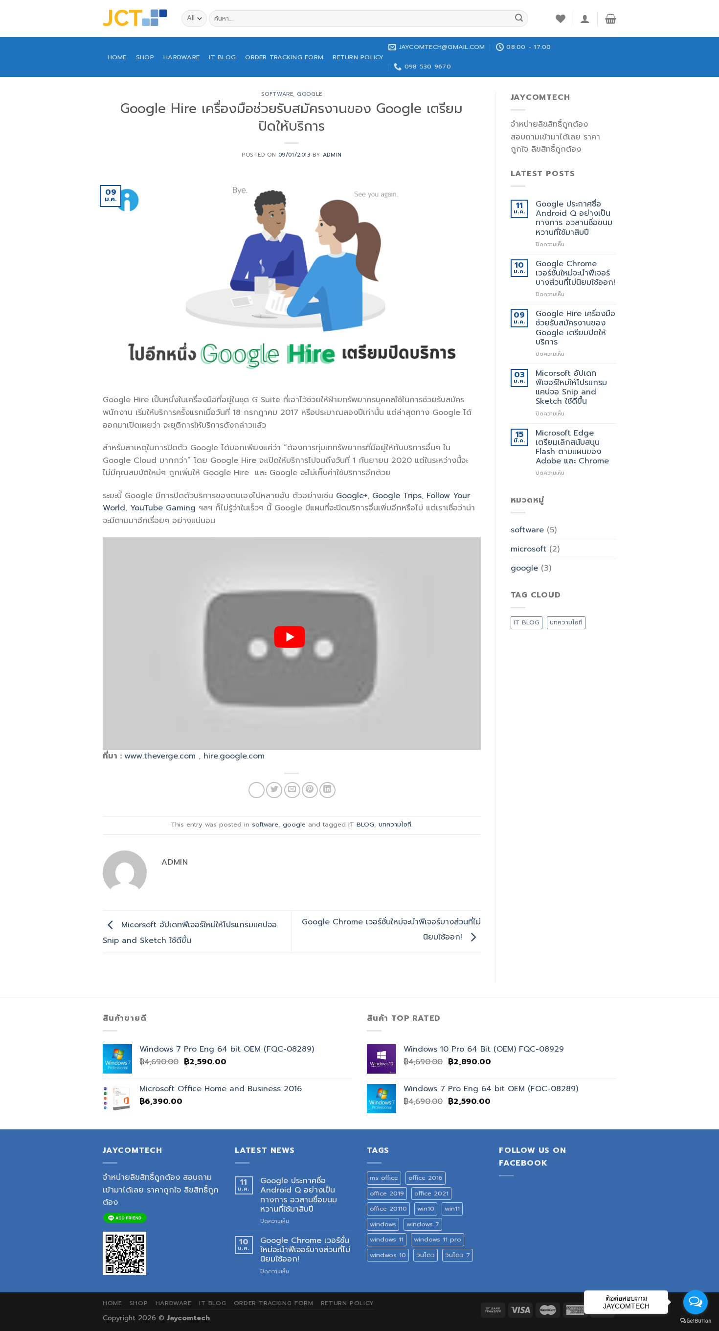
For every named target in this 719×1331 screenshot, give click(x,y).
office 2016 (425, 1177)
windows (383, 1224)
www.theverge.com (160, 756)
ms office (384, 1177)
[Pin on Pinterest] (310, 790)
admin (332, 155)
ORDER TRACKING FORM (284, 57)
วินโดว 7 (457, 1255)
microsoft (528, 549)
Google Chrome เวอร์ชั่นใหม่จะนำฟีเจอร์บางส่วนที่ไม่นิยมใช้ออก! (575, 273)
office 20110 (388, 1208)
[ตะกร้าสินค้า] (610, 18)
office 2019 (387, 1193)
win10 (425, 1208)
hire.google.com (234, 756)
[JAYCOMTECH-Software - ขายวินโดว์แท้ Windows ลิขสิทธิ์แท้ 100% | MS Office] (135, 18)
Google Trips (397, 496)
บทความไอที (395, 824)
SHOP (145, 57)
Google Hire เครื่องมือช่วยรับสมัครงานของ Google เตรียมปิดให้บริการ (575, 328)
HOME (117, 57)
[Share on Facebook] (256, 790)
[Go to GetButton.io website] (695, 1321)
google (309, 94)
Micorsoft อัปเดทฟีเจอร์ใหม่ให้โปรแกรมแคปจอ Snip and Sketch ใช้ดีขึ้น (571, 388)
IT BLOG (222, 57)
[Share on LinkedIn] (327, 790)
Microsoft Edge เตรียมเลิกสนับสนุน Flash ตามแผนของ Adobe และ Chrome (572, 447)
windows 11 (387, 1239)
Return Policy (358, 57)
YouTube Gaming (163, 508)
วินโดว (425, 1255)
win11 (452, 1208)
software (277, 94)
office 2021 (431, 1193)
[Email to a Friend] (292, 790)
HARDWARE (181, 57)
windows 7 (422, 1224)
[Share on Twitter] (274, 790)
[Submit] (519, 18)
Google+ (351, 496)
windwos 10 (388, 1255)
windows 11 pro (437, 1239)
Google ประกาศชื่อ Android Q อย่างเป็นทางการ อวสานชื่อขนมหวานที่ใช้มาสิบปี (574, 218)
